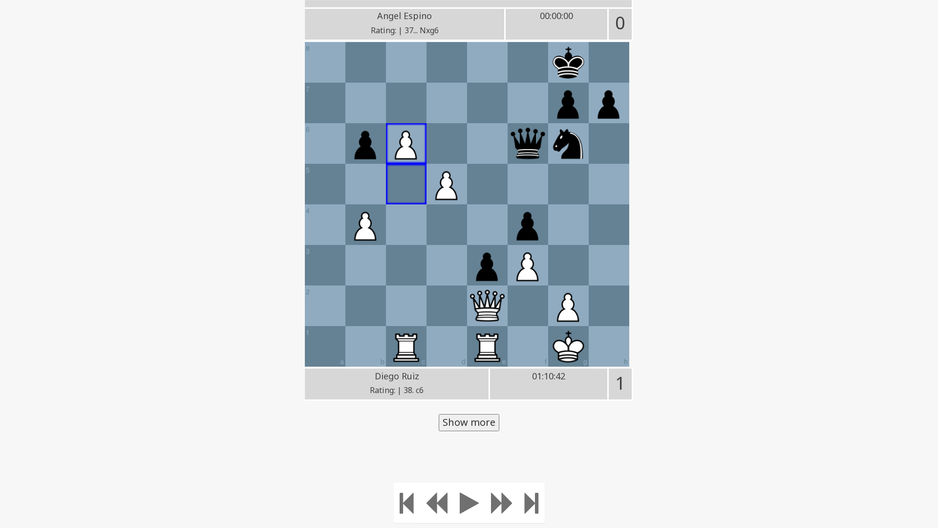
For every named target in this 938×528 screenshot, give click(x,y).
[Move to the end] (532, 503)
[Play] (469, 503)
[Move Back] (436, 503)
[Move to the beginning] (407, 503)
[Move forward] (502, 503)
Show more (469, 422)
